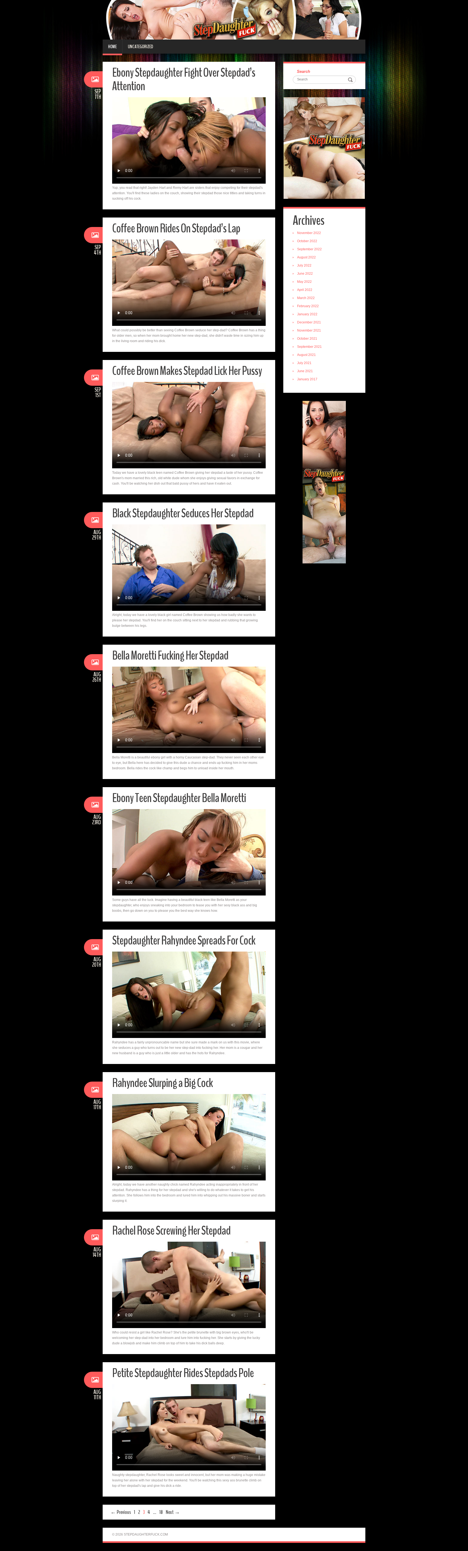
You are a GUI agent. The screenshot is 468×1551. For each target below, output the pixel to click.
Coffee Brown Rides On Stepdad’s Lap (176, 228)
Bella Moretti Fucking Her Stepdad (170, 655)
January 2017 (307, 379)
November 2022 (309, 233)
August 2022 (306, 257)
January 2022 (307, 314)
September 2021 (309, 347)
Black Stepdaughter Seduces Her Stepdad (182, 513)
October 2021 (307, 338)
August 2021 (306, 355)
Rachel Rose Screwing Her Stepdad (171, 1230)
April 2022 (304, 290)
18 (161, 1512)
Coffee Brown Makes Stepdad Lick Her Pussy (187, 371)
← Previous (120, 1512)
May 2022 (304, 282)
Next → (173, 1512)
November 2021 (309, 330)
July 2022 (304, 265)
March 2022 (306, 298)
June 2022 (305, 273)
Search (303, 71)
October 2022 (307, 241)
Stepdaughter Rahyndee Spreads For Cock (183, 940)
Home (112, 46)
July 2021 (304, 363)
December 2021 (309, 322)
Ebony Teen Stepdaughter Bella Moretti (179, 798)
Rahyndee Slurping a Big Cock (162, 1083)
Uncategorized (140, 46)
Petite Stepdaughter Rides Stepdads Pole (183, 1373)
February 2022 (308, 306)
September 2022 (309, 249)
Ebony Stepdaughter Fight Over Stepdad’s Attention (183, 79)
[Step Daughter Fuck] (234, 19)
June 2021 (305, 371)
